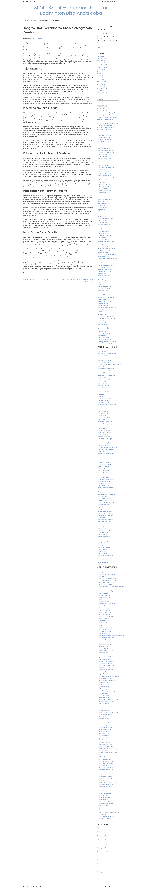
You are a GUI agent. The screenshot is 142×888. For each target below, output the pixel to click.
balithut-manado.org (104, 305)
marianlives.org (103, 144)
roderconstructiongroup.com (107, 405)
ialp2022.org (102, 381)
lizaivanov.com (103, 599)
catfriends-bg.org (103, 142)
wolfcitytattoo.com (105, 672)
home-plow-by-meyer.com (107, 604)
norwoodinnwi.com (105, 772)
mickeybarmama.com (104, 522)
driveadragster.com (105, 595)
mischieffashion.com (104, 271)
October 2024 (101, 90)
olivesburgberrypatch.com (107, 680)
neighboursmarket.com (106, 774)
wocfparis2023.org (104, 356)
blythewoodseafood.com (105, 513)
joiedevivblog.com (104, 765)
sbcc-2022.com (102, 314)
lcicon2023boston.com (105, 339)
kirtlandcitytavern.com (106, 755)
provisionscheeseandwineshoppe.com (110, 364)
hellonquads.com (103, 411)
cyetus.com (101, 293)
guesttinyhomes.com (105, 601)
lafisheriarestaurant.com (105, 490)
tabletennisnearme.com (105, 556)
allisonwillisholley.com (106, 714)
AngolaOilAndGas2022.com (106, 316)
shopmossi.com (104, 704)
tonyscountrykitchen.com (106, 502)
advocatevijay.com (103, 299)
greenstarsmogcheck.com (106, 443)
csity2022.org (102, 396)
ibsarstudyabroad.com (105, 398)
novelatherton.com (105, 787)
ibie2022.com (102, 312)
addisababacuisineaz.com (107, 816)
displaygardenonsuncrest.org (107, 545)
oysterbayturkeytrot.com (107, 674)
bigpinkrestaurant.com (105, 237)
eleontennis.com (103, 291)
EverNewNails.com (104, 256)
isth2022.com (102, 352)
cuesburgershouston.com (107, 584)
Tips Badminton (56, 21)
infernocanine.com (105, 710)
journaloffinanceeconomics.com (109, 808)
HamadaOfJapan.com (104, 190)
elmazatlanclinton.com (105, 432)
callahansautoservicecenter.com (108, 447)
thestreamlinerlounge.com (107, 782)
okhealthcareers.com (104, 135)
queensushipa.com (104, 225)
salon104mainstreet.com (105, 460)
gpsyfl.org (101, 564)
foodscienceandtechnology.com (109, 812)
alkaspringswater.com (105, 462)
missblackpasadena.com (106, 638)
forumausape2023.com (105, 329)
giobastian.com (104, 684)
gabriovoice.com (104, 621)
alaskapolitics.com (103, 161)
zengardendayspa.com (106, 661)
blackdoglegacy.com (105, 608)
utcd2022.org (102, 377)
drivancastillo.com (104, 731)
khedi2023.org (102, 366)
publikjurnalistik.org (105, 801)
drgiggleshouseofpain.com (106, 248)
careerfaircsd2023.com (105, 333)
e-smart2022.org (103, 282)
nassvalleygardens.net (106, 789)
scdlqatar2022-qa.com (104, 360)
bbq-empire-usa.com (104, 547)
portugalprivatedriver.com (106, 454)
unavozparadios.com (104, 417)
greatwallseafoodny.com (106, 616)
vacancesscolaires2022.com (106, 344)
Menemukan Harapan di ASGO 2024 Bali (35, 279)
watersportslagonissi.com (106, 269)
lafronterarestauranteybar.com (109, 676)
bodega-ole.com (104, 780)
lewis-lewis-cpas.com (104, 288)
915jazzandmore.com (104, 492)
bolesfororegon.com (105, 778)
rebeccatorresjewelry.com (106, 218)
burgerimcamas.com (105, 818)
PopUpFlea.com (103, 214)
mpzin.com (101, 210)
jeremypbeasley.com (104, 244)
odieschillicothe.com (104, 436)
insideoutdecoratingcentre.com (107, 259)
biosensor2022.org (104, 379)
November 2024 (102, 88)
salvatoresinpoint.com (105, 261)
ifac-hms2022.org (103, 386)
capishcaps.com (103, 562)
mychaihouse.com (103, 507)
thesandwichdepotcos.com (106, 246)
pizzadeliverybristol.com (105, 441)
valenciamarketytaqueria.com (108, 642)
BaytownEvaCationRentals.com (107, 178)
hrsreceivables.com (104, 231)
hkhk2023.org (102, 322)
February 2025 (101, 82)
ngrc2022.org (102, 284)
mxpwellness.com (104, 708)
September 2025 (102, 67)
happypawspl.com (103, 445)
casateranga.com (104, 697)
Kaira (34, 887)
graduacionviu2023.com (106, 657)
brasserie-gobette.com (105, 532)
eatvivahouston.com (105, 610)
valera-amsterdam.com (106, 767)
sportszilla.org (102, 528)
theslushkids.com (104, 682)
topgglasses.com (104, 633)
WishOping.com (103, 201)
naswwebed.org (103, 303)
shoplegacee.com (103, 203)
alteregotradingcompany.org (107, 308)
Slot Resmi (100, 864)
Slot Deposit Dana (102, 848)
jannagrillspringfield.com (105, 477)
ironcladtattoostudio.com (107, 665)
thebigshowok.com (105, 612)
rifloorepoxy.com (104, 689)
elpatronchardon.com (104, 481)
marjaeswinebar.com (104, 430)
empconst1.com (103, 233)
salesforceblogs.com (104, 173)
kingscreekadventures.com (106, 195)
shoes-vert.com (103, 419)
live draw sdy (101, 868)
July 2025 (99, 71)
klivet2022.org (102, 383)
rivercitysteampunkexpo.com (108, 748)
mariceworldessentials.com (106, 488)
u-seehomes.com (103, 267)
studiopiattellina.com (104, 475)
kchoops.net (103, 750)
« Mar (98, 47)
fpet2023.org (102, 280)
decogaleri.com (102, 415)
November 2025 (102, 65)
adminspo (40, 38)
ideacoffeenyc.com (103, 434)
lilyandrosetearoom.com (106, 678)
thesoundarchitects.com (106, 723)
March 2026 (100, 56)
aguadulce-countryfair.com (106, 494)
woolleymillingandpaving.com (108, 691)
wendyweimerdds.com (105, 227)
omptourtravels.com (105, 793)
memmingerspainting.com (106, 242)
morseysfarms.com (104, 537)
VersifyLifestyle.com (104, 193)
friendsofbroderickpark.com (106, 473)
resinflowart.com (104, 623)
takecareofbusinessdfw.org (106, 188)
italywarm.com (103, 806)
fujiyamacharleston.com (105, 479)
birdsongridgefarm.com (106, 763)
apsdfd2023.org (103, 327)
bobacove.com (102, 517)
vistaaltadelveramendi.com (107, 580)
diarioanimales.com (104, 413)
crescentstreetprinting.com (107, 591)
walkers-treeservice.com (106, 701)
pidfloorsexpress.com (104, 148)
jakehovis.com (102, 496)
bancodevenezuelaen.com (106, 150)
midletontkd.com (104, 736)
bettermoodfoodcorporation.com (108, 152)
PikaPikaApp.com (103, 186)
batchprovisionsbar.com (105, 530)
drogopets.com (102, 551)
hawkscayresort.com (104, 409)
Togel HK (99, 828)
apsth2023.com (102, 335)
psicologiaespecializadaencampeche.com (111, 587)
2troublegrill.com (104, 695)
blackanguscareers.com (106, 776)
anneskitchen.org (104, 640)
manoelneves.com (103, 165)
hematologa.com (104, 597)
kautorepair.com (103, 428)
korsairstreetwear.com (106, 627)
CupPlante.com (102, 208)
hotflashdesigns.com (104, 250)
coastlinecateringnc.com (106, 582)
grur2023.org (102, 320)
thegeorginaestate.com (105, 511)
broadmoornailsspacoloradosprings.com (111, 636)
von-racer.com (102, 456)
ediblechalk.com (103, 553)
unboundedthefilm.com (105, 139)
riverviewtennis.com (104, 539)
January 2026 (101, 61)
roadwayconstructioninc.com (107, 524)
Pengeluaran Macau (103, 836)
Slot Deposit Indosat (103, 872)
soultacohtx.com (103, 560)
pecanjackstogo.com (105, 659)
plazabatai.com (102, 407)
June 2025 (100, 73)
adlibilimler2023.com (104, 301)
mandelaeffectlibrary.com (106, 167)
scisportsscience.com (105, 814)
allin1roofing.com (104, 725)
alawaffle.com (103, 646)
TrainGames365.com (104, 176)
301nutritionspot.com (106, 757)
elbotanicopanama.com (105, 422)
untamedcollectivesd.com (107, 706)
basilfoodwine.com (105, 740)
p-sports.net (103, 625)
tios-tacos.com (103, 653)
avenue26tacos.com (105, 631)
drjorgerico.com (103, 222)
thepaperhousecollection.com (108, 712)
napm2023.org (102, 325)
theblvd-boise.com (103, 278)
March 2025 (100, 80)
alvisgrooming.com (104, 509)
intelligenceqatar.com (104, 184)
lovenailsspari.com (103, 466)
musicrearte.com (103, 534)
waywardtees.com (103, 146)
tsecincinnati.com (103, 402)
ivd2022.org (101, 394)
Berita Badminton (30, 21)
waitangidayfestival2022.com (107, 342)
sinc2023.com (102, 358)
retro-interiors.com (104, 276)
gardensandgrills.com (106, 738)
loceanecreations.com (106, 761)
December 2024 (101, 86)
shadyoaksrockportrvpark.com (107, 424)
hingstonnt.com (103, 154)
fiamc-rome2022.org (104, 485)
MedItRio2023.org (103, 337)
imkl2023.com (102, 331)
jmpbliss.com (102, 220)
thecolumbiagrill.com (104, 362)
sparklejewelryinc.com (106, 663)
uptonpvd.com (103, 693)
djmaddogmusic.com (105, 721)
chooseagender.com (104, 156)
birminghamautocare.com (106, 500)
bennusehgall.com (103, 400)
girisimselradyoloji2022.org (106, 375)
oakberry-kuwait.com (104, 468)
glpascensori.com (104, 687)
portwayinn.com (104, 719)
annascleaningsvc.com (106, 670)
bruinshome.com (104, 667)
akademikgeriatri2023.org (106, 369)
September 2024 (102, 92)
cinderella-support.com (105, 235)
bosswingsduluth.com (105, 498)
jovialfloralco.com (103, 263)
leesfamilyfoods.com (104, 286)
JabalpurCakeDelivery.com (106, 180)
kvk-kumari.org (104, 810)
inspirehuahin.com (104, 239)
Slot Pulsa (100, 832)
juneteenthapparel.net (106, 803)
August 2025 (101, 69)
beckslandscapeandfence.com (108, 578)
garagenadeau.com (104, 252)
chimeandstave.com (105, 614)
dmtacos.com (103, 589)
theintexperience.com (104, 137)
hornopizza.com (104, 593)
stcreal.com (101, 212)
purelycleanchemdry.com (105, 199)
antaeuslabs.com (103, 197)
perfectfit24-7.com (103, 451)
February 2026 (101, 58)
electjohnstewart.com (105, 791)
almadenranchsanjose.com (106, 297)
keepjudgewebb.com (105, 727)
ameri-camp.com (103, 229)
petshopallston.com (105, 629)
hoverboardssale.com (104, 159)
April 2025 (100, 78)
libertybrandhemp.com (106, 770)
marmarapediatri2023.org (106, 371)
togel (25, 44)
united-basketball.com (106, 650)
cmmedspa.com (104, 733)
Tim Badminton (43, 21)
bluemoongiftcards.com (106, 746)
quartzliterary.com (103, 471)
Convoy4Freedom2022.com (106, 318)
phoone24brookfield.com (106, 520)
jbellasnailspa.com (103, 505)
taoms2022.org (102, 388)
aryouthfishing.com (105, 648)
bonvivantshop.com (104, 205)
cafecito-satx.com (104, 655)
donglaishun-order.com (105, 483)
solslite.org (102, 716)
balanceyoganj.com (104, 171)
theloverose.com (104, 618)
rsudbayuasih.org (104, 799)
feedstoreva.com (103, 549)
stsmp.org (101, 163)
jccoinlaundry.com (103, 426)
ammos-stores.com (105, 759)
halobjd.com (102, 182)
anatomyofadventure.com (107, 729)
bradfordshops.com (104, 295)
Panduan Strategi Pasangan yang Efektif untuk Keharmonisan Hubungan (107, 119)
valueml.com (102, 216)
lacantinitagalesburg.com (106, 439)
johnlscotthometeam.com (106, 265)
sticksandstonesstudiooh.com (108, 699)
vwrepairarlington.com (106, 572)
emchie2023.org (103, 373)
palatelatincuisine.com (106, 606)
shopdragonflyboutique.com (107, 526)
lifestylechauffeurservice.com (107, 254)
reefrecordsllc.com (105, 644)
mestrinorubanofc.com (106, 785)
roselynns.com (102, 169)
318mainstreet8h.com (104, 464)
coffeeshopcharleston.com (106, 458)
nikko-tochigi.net (104, 742)
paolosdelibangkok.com (105, 515)
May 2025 (100, 75)
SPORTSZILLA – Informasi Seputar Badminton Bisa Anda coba (71, 10)
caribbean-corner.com (106, 744)
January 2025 (101, 84)
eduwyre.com (102, 273)
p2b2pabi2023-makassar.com (107, 354)
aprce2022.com (102, 310)
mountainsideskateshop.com (108, 753)
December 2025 (101, 63)
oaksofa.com (102, 558)
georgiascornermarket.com (106, 449)
